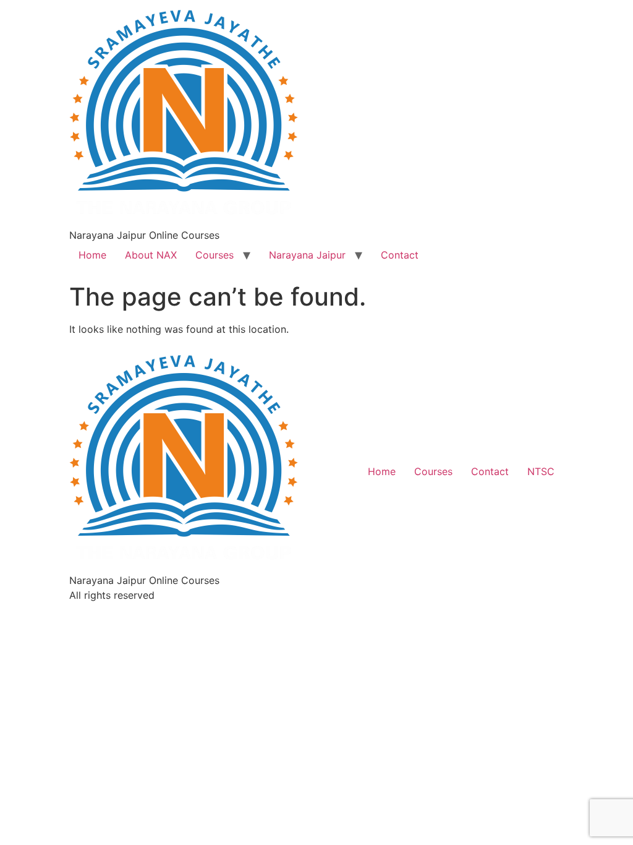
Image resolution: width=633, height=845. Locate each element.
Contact (399, 255)
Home (92, 255)
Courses (214, 255)
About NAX (151, 255)
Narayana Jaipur (307, 255)
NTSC (540, 471)
